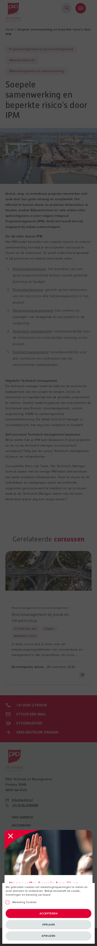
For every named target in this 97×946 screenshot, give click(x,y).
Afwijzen (48, 936)
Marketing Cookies (24, 902)
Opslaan (48, 925)
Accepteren (48, 913)
